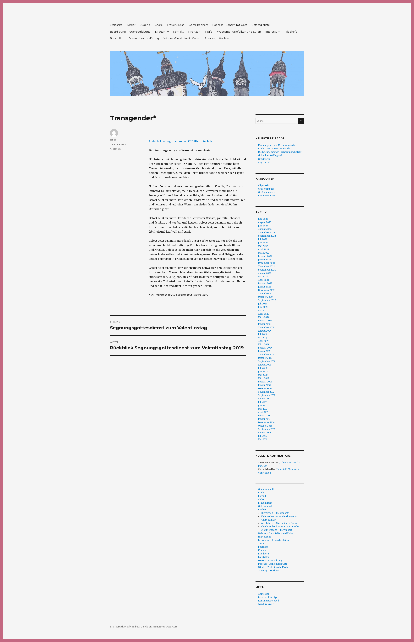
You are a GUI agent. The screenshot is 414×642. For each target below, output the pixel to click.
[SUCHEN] (301, 121)
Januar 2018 (264, 385)
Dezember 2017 (266, 388)
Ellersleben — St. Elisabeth (275, 513)
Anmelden (263, 594)
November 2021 (266, 266)
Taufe (208, 31)
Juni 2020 (263, 307)
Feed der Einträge (268, 597)
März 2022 (263, 252)
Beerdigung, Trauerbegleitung (130, 31)
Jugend (145, 24)
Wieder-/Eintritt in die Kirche (181, 38)
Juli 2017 (262, 402)
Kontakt (178, 31)
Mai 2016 (262, 439)
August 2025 (264, 222)
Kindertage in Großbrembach (274, 148)
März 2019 (263, 344)
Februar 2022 (265, 256)
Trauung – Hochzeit (218, 38)
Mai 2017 (262, 408)
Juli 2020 (262, 303)
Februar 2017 (265, 415)
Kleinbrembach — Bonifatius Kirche (280, 526)
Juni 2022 (263, 242)
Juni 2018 (263, 371)
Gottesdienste (260, 24)
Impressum (272, 31)
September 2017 (266, 395)
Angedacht (264, 162)
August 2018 (264, 364)
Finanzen (194, 31)
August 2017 (264, 398)
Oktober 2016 (265, 425)
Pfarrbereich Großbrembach (125, 626)
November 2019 (266, 327)
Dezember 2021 (266, 263)
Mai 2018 (262, 375)
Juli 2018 (262, 368)
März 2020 (264, 317)
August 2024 (265, 229)
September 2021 (267, 269)
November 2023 (266, 232)
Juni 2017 (262, 405)
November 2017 (266, 392)
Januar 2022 (264, 259)
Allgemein (115, 148)
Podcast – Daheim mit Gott (229, 24)
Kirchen (160, 31)
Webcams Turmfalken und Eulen (239, 31)
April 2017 (263, 412)
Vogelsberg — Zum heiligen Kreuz (279, 523)
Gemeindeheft (198, 24)
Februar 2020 (265, 320)
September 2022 (267, 236)
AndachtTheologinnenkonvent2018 (172, 141)
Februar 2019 (265, 347)
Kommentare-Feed (268, 600)
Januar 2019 (264, 351)
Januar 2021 (264, 286)
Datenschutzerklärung (144, 38)
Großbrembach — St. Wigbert (276, 530)
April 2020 (263, 314)
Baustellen (117, 38)
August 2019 (264, 330)
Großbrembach (266, 189)
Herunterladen (204, 141)
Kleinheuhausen (266, 195)
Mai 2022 (263, 246)
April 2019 (263, 341)
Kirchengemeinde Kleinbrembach (276, 145)
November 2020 (266, 293)
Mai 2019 (262, 337)
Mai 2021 (263, 276)
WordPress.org (266, 604)
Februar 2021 (265, 283)
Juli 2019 (262, 334)
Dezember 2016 (266, 422)
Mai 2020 (263, 310)
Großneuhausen (266, 192)
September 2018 (266, 361)
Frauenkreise (175, 24)
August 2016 (264, 432)
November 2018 (266, 354)
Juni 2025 (263, 225)
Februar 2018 (265, 381)
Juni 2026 (263, 219)
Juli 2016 (262, 436)
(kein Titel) (264, 158)
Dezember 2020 (266, 290)
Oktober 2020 (265, 297)
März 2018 (263, 378)
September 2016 (266, 429)
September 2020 (267, 300)
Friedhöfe (291, 31)
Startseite (116, 24)
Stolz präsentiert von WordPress (160, 626)
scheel (113, 139)
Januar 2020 (264, 324)
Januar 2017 (264, 419)
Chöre (159, 24)
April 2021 (263, 280)
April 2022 (263, 249)
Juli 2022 (262, 239)
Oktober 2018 (265, 358)
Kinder (131, 24)
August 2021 (264, 273)
